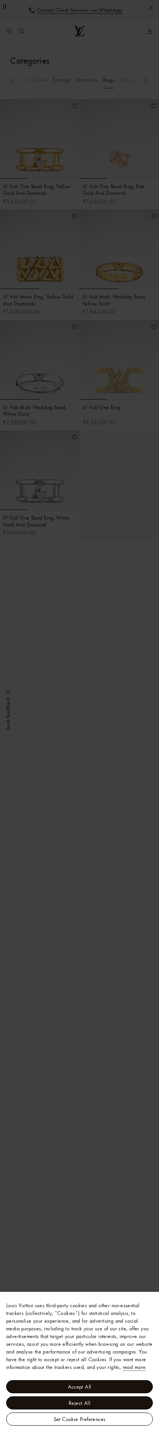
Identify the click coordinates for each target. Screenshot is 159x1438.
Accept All (79, 1386)
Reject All (79, 1402)
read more (134, 1367)
